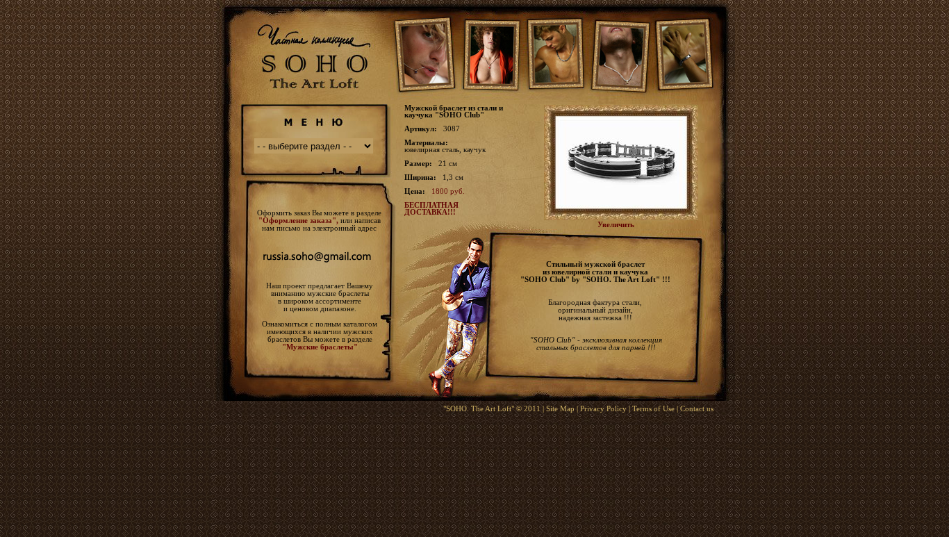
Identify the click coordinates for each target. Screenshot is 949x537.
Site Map (560, 408)
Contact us (696, 408)
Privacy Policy (603, 408)
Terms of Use (653, 408)
